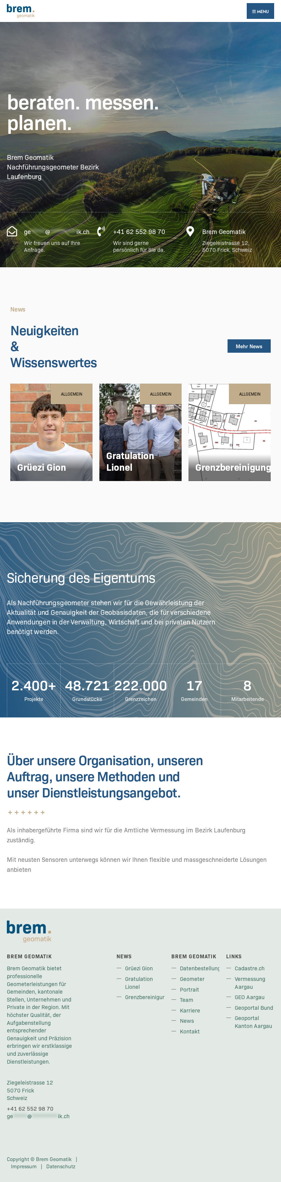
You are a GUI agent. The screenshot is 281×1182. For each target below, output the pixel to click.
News (187, 1020)
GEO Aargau (250, 996)
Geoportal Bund (254, 1007)
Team (186, 999)
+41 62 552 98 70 (30, 1108)
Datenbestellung (200, 968)
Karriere (190, 1010)
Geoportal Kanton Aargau (253, 1021)
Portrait (189, 989)
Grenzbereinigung (233, 466)
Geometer (192, 978)
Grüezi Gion (41, 466)
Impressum (24, 1166)
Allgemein (71, 394)
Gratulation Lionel (130, 460)
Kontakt (190, 1031)
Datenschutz (60, 1166)
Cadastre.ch (250, 968)
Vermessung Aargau (250, 982)
